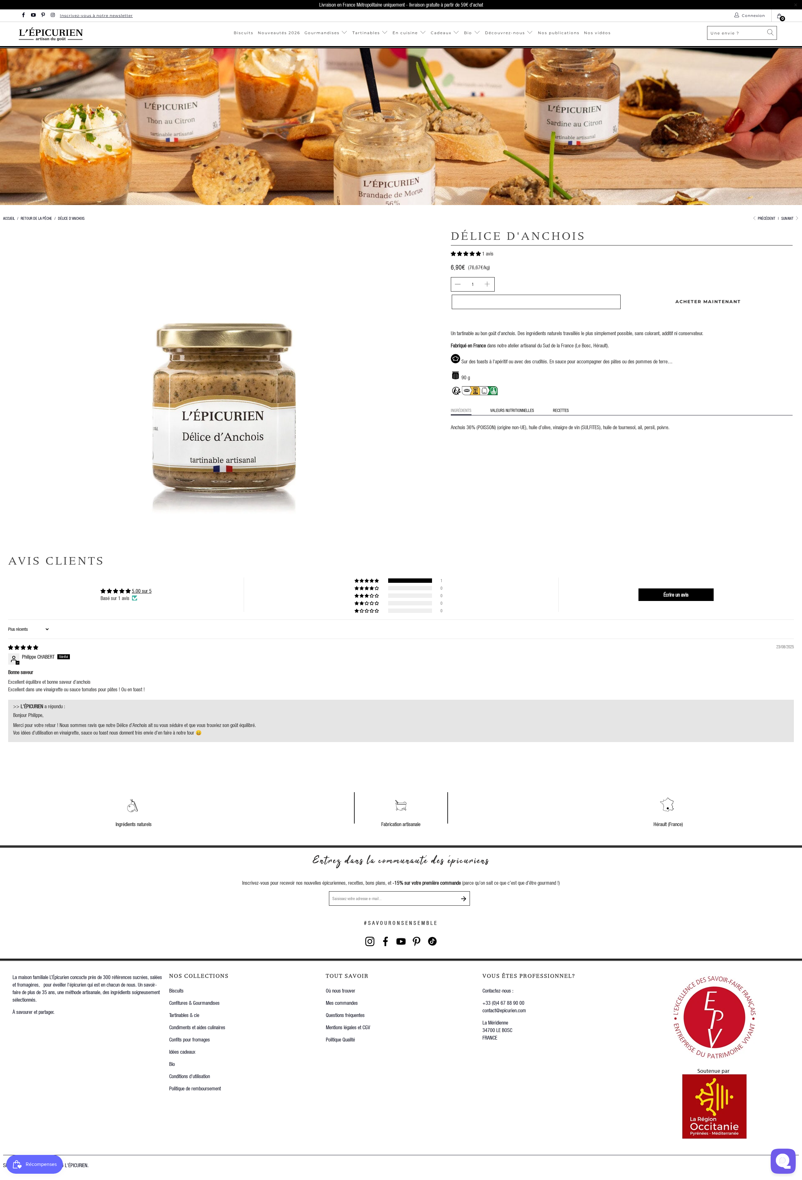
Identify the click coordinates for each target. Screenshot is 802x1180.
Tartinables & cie (184, 1015)
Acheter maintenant (708, 301)
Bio (469, 32)
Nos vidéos (597, 32)
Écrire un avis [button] (676, 595)
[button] (466, 253)
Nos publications (559, 32)
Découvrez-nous (505, 32)
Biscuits (243, 32)
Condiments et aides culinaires (197, 1027)
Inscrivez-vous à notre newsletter (96, 15)
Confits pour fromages (189, 1039)
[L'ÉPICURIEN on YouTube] (32, 15)
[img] (23, 647)
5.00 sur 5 (142, 591)
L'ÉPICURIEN (76, 1165)
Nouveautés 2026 (279, 32)
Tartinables (366, 32)
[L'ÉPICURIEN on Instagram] (52, 15)
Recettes (561, 410)
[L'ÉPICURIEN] (79, 34)
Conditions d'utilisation (189, 1076)
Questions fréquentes (345, 1015)
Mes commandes (342, 1003)
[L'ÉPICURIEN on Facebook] (23, 15)
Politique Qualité (340, 1039)
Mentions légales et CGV (348, 1027)
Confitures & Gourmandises (194, 1003)
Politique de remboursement (195, 1088)
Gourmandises (322, 32)
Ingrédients (461, 410)
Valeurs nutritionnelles (512, 410)
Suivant (787, 218)
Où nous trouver (340, 990)
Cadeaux (442, 32)
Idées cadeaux (182, 1052)
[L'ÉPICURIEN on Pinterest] (42, 15)
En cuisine (405, 32)
